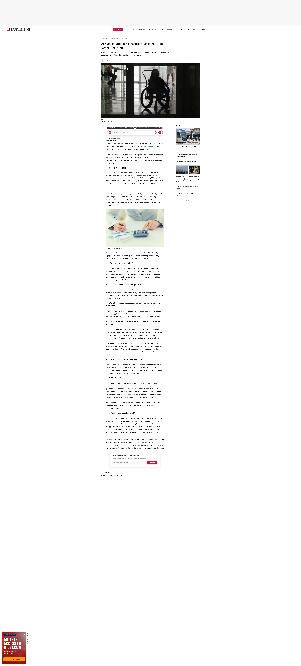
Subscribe (152, 462)
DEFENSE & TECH (185, 30)
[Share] (102, 60)
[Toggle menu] (3, 29)
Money (103, 475)
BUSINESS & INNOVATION (169, 30)
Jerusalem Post (104, 38)
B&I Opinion (124, 38)
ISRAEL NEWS (130, 30)
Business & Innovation (115, 38)
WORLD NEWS (142, 30)
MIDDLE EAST (153, 30)
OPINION (196, 30)
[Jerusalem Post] (17, 29)
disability (109, 178)
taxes (116, 475)
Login (295, 30)
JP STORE (205, 30)
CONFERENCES (118, 30)
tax (122, 475)
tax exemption (149, 147)
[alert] (14, 648)
